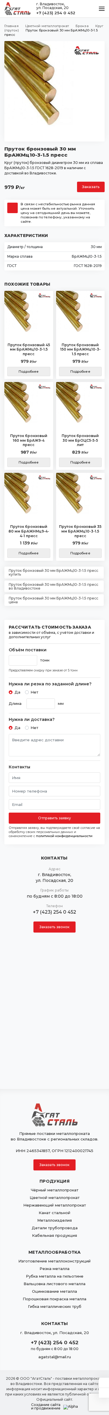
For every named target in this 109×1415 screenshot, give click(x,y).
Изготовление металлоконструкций (54, 1261)
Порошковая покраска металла (54, 1299)
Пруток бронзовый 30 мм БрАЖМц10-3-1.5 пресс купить (53, 572)
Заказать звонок (55, 927)
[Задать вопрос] (104, 1383)
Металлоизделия (54, 1220)
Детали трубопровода (55, 1227)
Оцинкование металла (54, 1291)
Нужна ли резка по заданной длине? (50, 684)
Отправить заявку (54, 818)
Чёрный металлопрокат (54, 1190)
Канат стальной (54, 1212)
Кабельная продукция (54, 1235)
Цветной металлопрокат (55, 1197)
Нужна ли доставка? (32, 719)
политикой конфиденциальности (64, 836)
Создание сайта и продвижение (45, 1406)
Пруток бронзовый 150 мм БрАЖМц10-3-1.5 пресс (80, 349)
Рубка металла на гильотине (54, 1276)
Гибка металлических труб (54, 1306)
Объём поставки (28, 650)
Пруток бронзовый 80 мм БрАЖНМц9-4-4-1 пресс (28, 531)
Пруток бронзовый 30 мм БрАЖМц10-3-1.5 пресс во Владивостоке (53, 586)
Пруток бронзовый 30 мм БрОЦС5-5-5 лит (80, 440)
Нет (34, 692)
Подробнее (29, 371)
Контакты (19, 767)
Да (17, 692)
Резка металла (54, 1268)
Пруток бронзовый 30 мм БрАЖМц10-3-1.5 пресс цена (53, 600)
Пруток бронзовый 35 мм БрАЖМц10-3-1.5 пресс (80, 531)
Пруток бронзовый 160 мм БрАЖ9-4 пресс (28, 440)
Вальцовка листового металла (54, 1283)
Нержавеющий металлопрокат (54, 1205)
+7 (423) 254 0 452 (55, 12)
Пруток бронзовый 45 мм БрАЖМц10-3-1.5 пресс (29, 349)
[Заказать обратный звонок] (104, 1393)
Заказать (91, 187)
